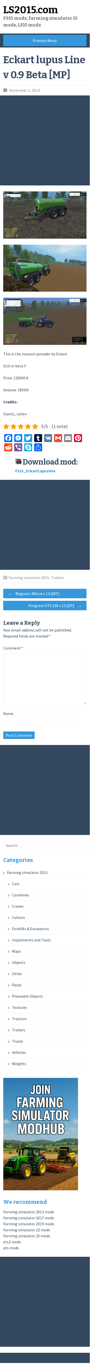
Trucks (17, 1041)
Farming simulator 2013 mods (28, 1211)
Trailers (57, 577)
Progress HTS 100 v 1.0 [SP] (55, 605)
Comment (13, 648)
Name (8, 713)
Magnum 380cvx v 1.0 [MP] (33, 593)
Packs (17, 984)
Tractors (19, 1018)
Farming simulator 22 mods (26, 1229)
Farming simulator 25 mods (26, 1235)
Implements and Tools (31, 939)
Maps (16, 951)
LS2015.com (30, 10)
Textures (19, 1007)
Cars (15, 883)
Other (17, 973)
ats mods (11, 1247)
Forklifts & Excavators (30, 928)
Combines (20, 894)
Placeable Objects (27, 996)
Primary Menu (45, 40)
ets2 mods (12, 1241)
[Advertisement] (45, 140)
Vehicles (19, 1052)
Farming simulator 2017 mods (28, 1217)
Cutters (18, 917)
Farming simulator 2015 (28, 577)
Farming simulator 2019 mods (28, 1223)
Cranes (18, 906)
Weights (19, 1063)
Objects (18, 962)
